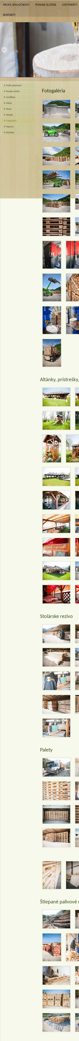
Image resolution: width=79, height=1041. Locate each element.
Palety (9, 103)
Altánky (9, 115)
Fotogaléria (11, 121)
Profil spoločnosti (16, 4)
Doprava (10, 127)
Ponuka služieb (45, 4)
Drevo (8, 109)
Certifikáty (10, 97)
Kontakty (9, 15)
